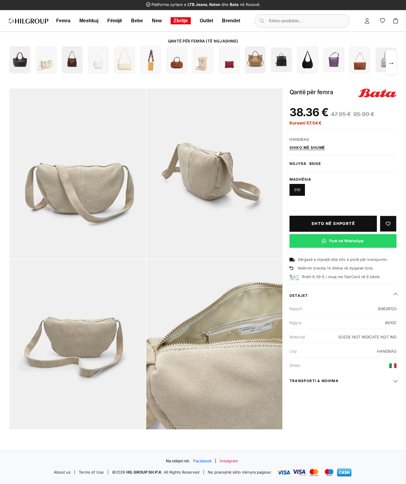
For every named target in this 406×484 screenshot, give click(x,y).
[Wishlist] (382, 20)
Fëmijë (114, 20)
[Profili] (367, 20)
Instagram (229, 460)
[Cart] (395, 21)
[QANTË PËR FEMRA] (20, 59)
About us (62, 472)
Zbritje (181, 20)
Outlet (206, 20)
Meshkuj (88, 20)
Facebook (202, 460)
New (157, 20)
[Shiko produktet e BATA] (377, 93)
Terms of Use (91, 472)
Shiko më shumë (307, 147)
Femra (63, 20)
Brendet (231, 20)
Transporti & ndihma (314, 381)
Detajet (298, 295)
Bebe (137, 20)
